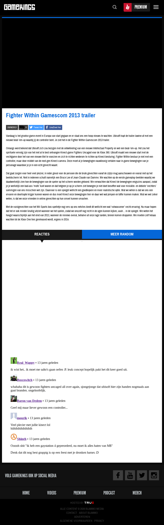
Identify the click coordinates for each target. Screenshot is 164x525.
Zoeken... (115, 7)
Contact (71, 513)
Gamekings (19, 7)
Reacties (42, 234)
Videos (51, 493)
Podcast (109, 493)
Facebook (118, 475)
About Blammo (88, 513)
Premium (141, 7)
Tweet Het (38, 127)
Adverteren (82, 517)
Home (26, 493)
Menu (156, 7)
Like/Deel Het (55, 127)
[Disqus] (82, 299)
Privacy (99, 521)
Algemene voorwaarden (76, 521)
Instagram (154, 475)
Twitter (142, 475)
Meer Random (122, 234)
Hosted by (77, 503)
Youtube (130, 475)
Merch (137, 493)
